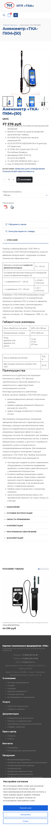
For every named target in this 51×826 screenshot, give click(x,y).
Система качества (15, 694)
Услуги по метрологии (17, 706)
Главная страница (10, 25)
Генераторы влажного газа (19, 771)
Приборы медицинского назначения (24, 777)
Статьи (10, 739)
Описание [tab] (12, 240)
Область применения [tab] (18, 519)
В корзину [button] (44, 578)
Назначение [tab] (13, 507)
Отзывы (11, 685)
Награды (11, 688)
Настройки (25, 815)
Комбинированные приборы (13, 622)
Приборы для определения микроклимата (27, 762)
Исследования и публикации (21, 697)
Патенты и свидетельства (19, 721)
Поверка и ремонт (16, 709)
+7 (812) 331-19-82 (30, 658)
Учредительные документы (20, 718)
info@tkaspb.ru (28, 662)
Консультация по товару (21, 231)
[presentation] (5, 72)
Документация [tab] (15, 538)
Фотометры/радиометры (18, 759)
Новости (11, 736)
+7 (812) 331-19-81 (30, 655)
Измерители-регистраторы (20, 774)
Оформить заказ (17, 224)
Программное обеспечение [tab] (21, 532)
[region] (25, 802)
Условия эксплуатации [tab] (19, 513)
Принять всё (25, 808)
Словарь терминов (16, 727)
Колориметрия (14, 768)
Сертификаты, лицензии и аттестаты (24, 724)
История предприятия (17, 682)
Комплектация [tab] (15, 525)
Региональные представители (21, 751)
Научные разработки (17, 691)
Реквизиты (12, 748)
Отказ (25, 821)
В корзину (26, 180)
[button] (39, 568)
